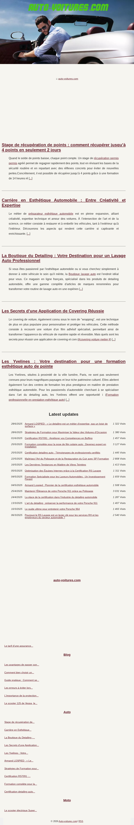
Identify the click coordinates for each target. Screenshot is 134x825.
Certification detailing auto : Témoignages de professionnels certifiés (62, 452)
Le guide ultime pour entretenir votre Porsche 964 (52, 509)
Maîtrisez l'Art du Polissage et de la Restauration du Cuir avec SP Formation (67, 458)
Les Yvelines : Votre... (16, 753)
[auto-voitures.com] (67, 32)
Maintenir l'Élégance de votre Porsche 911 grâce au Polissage (59, 491)
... (30, 178)
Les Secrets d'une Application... (21, 745)
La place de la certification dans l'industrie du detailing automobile (61, 497)
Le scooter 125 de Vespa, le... (20, 703)
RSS (81, 821)
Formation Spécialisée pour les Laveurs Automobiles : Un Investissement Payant (65, 477)
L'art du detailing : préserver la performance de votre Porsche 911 (61, 503)
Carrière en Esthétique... (17, 729)
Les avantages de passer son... (21, 664)
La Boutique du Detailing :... (19, 737)
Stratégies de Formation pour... (21, 768)
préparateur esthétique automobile (50, 213)
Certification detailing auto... (19, 791)
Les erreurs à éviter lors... (18, 687)
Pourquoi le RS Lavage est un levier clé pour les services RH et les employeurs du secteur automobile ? (61, 516)
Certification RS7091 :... (17, 776)
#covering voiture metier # (94, 339)
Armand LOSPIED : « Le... (18, 760)
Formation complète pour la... (20, 784)
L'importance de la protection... (21, 695)
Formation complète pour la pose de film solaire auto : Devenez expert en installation (65, 445)
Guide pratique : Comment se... (21, 680)
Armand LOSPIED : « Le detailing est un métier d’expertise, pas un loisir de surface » (66, 425)
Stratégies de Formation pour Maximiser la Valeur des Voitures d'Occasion (66, 432)
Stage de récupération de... (19, 722)
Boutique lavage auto (82, 274)
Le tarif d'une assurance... (18, 645)
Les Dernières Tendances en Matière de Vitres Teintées (55, 464)
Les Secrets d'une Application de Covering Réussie (53, 311)
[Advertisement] (63, 107)
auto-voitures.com (68, 78)
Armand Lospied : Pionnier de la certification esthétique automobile (62, 485)
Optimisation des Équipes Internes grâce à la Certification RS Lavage (63, 470)
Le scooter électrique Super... (20, 810)
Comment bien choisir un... (19, 672)
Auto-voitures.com (68, 821)
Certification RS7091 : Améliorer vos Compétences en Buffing (58, 438)
